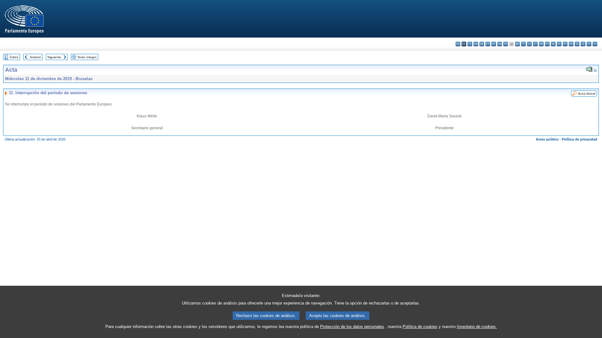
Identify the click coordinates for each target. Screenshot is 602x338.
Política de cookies (420, 326)
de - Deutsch (481, 44)
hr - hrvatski (517, 44)
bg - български (458, 44)
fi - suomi (589, 44)
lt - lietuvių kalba (535, 44)
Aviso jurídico (547, 139)
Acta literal (586, 93)
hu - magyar (541, 44)
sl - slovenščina (583, 44)
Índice (14, 57)
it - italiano (523, 44)
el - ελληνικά (493, 44)
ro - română (571, 44)
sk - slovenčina (577, 44)
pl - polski (559, 44)
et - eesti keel (487, 44)
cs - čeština (469, 44)
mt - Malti (547, 44)
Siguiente (54, 57)
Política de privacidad (579, 139)
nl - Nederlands (553, 44)
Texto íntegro (87, 57)
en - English (499, 44)
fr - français (505, 44)
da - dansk (475, 44)
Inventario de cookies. (477, 326)
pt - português (565, 44)
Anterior (35, 57)
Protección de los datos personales (352, 326)
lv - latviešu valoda (529, 44)
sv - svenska (595, 44)
